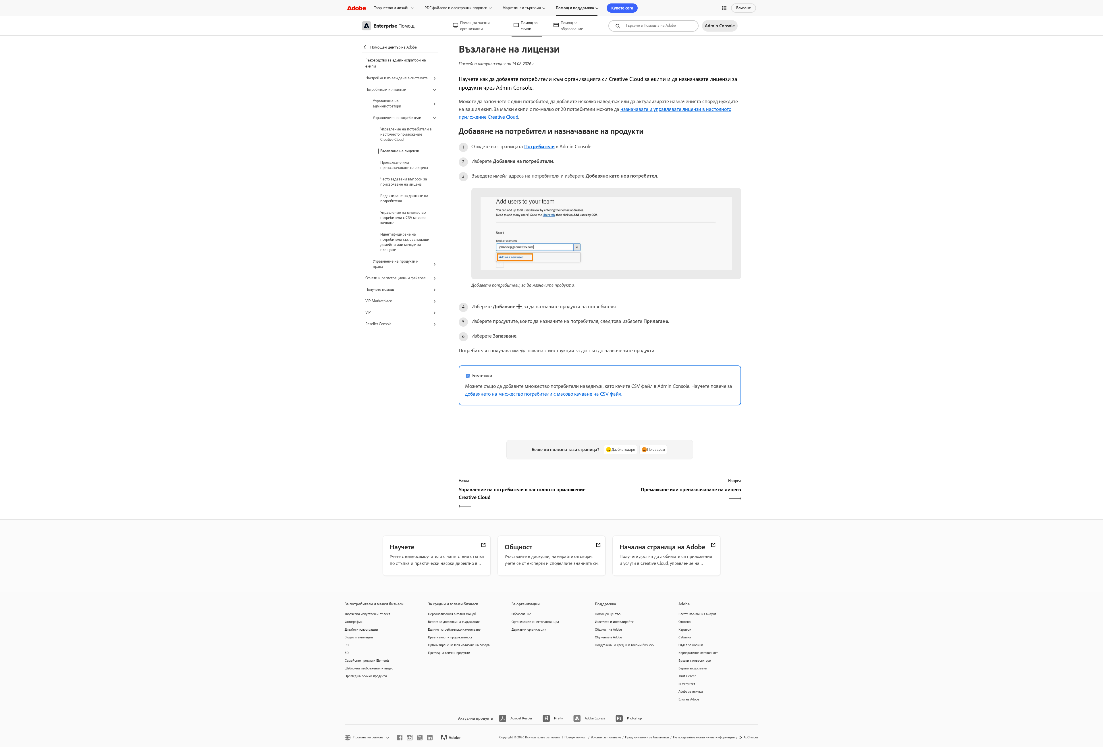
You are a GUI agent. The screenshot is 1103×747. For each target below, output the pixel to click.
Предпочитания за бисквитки (647, 737)
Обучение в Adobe (608, 637)
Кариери (684, 629)
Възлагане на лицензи (399, 151)
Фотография (353, 622)
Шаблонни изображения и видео (369, 668)
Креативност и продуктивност (450, 637)
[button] (724, 8)
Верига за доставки (692, 668)
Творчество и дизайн (392, 7)
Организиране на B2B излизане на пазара (459, 645)
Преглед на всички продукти (366, 676)
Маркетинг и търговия (521, 7)
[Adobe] (356, 8)
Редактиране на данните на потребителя (404, 198)
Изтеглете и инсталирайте (614, 622)
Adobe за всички (690, 692)
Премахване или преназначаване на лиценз (404, 165)
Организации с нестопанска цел (535, 622)
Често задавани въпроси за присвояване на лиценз (403, 182)
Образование (521, 614)
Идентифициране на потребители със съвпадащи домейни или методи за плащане (404, 242)
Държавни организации (529, 629)
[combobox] (653, 26)
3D (347, 653)
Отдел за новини (690, 645)
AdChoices (751, 737)
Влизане (743, 7)
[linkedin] (430, 737)
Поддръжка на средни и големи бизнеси (625, 645)
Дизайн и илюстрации (361, 629)
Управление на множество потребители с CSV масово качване (403, 217)
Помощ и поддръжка (575, 7)
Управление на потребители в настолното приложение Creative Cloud (406, 134)
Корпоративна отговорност (698, 653)
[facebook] (399, 737)
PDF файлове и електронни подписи (456, 7)
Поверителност (575, 737)
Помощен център (607, 614)
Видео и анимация (359, 637)
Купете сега (622, 8)
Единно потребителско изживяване (454, 629)
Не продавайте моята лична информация (704, 737)
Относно (684, 622)
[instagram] (409, 737)
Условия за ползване (606, 737)
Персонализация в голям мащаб (452, 614)
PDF (347, 645)
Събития (684, 637)
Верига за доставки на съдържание (454, 622)
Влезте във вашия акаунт (697, 614)
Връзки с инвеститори (694, 661)
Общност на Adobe (608, 629)
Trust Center (687, 676)
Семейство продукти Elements (367, 661)
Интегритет (686, 684)
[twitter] (420, 737)
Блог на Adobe (688, 699)
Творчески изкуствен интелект (367, 614)
